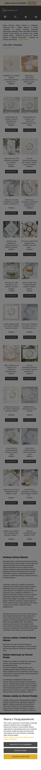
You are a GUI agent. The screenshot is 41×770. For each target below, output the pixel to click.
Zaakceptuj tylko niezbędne (20, 744)
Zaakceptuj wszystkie (20, 756)
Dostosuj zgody (20, 750)
